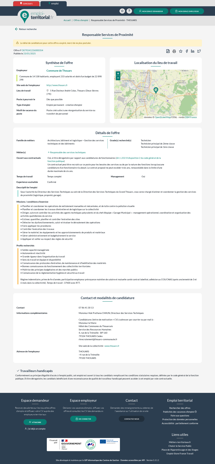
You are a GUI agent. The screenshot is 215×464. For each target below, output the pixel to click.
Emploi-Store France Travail (180, 453)
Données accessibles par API (133, 460)
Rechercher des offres (179, 408)
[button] (155, 90)
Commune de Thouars (59, 70)
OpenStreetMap (163, 117)
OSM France (191, 117)
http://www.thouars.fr (57, 85)
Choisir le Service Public (179, 446)
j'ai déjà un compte (36, 428)
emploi (55, 3)
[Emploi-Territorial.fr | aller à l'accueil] (37, 16)
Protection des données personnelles (180, 419)
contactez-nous (131, 419)
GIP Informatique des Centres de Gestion (101, 460)
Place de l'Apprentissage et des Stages (180, 449)
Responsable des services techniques (68, 152)
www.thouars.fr (112, 346)
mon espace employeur (188, 11)
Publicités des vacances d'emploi (178, 411)
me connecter (84, 419)
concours (27, 3)
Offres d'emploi (81, 20)
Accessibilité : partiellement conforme (180, 423)
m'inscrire (36, 422)
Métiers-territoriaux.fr (180, 442)
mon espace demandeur (152, 11)
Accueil (67, 20)
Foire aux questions (180, 415)
